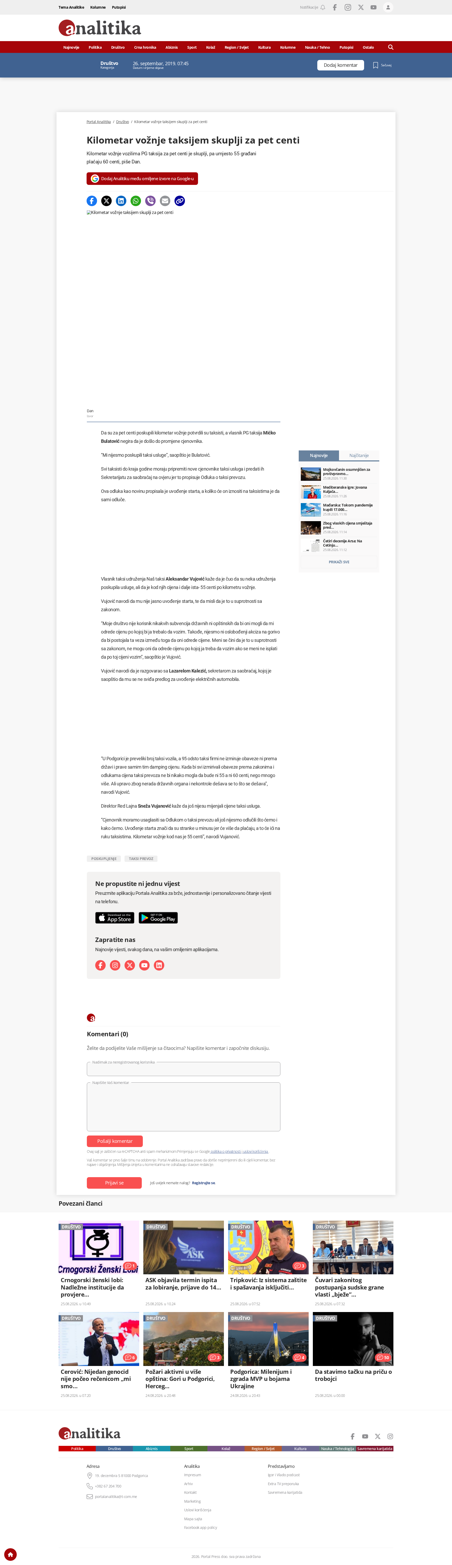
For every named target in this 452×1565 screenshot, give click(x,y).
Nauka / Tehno (317, 47)
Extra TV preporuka (283, 1483)
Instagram (348, 7)
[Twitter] (106, 201)
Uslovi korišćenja (197, 1510)
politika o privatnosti (226, 1151)
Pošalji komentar (114, 1141)
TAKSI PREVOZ (141, 858)
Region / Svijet (237, 47)
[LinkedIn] (159, 965)
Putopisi (119, 7)
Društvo (118, 47)
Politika (95, 47)
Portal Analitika (99, 121)
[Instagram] (115, 965)
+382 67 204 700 (108, 1486)
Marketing (192, 1501)
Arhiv (188, 1483)
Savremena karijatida (374, 1449)
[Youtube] (144, 965)
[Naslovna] (10, 1554)
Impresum (192, 1475)
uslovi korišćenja (255, 1151)
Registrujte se (203, 1183)
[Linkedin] (121, 201)
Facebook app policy (200, 1527)
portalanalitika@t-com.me (116, 1496)
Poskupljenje (103, 858)
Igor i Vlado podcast (284, 1475)
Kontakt (190, 1492)
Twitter (361, 7)
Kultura (264, 47)
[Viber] (150, 201)
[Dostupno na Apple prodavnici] (114, 918)
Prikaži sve (339, 561)
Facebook (335, 7)
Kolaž (210, 47)
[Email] (165, 201)
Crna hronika (145, 47)
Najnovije (71, 47)
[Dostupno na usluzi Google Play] (158, 918)
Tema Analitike (71, 7)
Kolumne (98, 7)
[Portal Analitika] (99, 28)
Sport (192, 47)
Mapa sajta (193, 1519)
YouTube (373, 7)
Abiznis (172, 47)
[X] (130, 965)
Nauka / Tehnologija (337, 1449)
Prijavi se (114, 1183)
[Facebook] (92, 201)
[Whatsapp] (136, 201)
